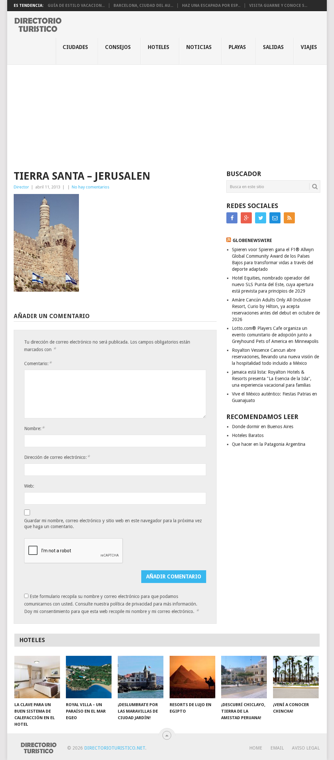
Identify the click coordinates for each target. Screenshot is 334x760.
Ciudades (75, 47)
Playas (237, 47)
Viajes (309, 47)
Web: (29, 486)
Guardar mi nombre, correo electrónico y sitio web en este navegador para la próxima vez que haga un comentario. (113, 523)
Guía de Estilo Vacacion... (76, 5)
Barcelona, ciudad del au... (143, 5)
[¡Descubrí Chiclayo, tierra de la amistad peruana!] (244, 677)
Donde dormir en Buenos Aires (262, 426)
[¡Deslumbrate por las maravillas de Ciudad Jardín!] (140, 677)
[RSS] (289, 217)
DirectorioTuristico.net (114, 748)
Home (255, 748)
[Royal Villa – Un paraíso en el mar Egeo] (89, 677)
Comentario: (38, 363)
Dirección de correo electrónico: (57, 457)
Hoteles (158, 47)
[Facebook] (231, 217)
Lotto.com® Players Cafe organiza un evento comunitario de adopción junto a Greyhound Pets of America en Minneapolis (275, 335)
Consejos (118, 47)
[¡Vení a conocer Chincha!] (296, 677)
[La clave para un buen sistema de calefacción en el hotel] (37, 677)
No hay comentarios (90, 187)
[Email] (275, 217)
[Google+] (246, 217)
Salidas (273, 47)
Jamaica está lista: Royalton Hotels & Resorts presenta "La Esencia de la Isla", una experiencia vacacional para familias (271, 378)
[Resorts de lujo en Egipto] (192, 677)
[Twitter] (260, 217)
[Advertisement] (167, 113)
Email (277, 748)
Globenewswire (252, 240)
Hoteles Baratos (248, 435)
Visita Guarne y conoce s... (278, 5)
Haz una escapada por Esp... (211, 5)
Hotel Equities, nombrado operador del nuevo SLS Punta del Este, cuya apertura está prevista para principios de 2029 (272, 284)
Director (21, 187)
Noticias (199, 47)
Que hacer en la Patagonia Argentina (268, 444)
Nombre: (34, 428)
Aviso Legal (306, 748)
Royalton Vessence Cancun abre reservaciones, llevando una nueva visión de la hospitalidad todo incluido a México (275, 357)
